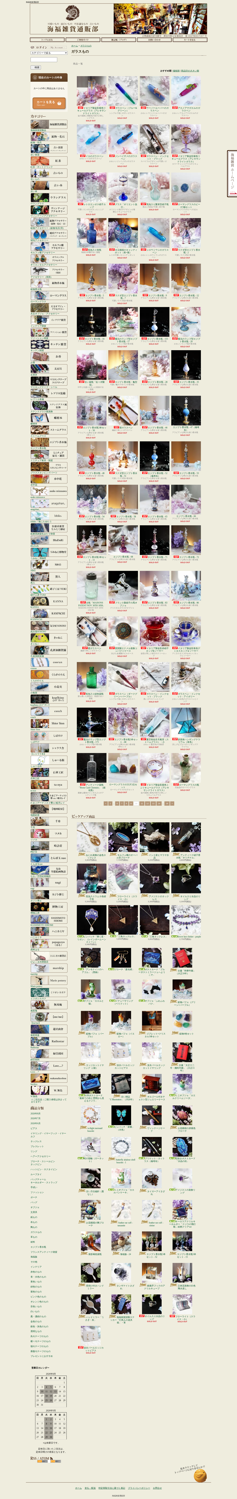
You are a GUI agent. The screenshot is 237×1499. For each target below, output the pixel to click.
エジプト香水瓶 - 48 (94, 473)
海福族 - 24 (125, 1254)
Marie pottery (36, 986)
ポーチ (34, 1197)
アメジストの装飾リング (185, 1191)
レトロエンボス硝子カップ (95, 205)
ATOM (55, 1461)
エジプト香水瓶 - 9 (157, 295)
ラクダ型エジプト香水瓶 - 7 (126, 296)
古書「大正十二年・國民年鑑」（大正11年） (182, 1068)
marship (34, 974)
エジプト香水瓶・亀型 (126, 382)
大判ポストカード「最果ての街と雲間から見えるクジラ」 (90, 1098)
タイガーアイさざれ (156, 1192)
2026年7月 (36, 1118)
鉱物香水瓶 (36, 289)
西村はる (35, 949)
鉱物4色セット (186, 1033)
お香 (33, 362)
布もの (34, 1222)
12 (147, 803)
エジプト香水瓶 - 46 (157, 427)
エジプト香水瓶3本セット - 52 (156, 1255)
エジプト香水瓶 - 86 (189, 602)
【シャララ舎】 (38, 754)
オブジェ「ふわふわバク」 (155, 1002)
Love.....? (35, 1072)
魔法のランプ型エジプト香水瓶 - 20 (189, 340)
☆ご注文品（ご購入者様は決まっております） (49, 1100)
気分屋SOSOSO (38, 631)
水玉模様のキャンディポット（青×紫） (126, 251)
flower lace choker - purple (189, 936)
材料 (33, 1242)
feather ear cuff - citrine (156, 1224)
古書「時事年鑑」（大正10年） (186, 972)
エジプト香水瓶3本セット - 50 (94, 429)
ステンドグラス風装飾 (42, 411)
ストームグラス (38, 436)
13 (153, 803)
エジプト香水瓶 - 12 (189, 295)
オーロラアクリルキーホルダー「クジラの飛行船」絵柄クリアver (182, 1224)
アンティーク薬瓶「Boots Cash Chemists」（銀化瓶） (92, 788)
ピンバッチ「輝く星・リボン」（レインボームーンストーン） (91, 939)
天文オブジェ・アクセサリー (45, 313)
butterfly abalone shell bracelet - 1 (125, 1161)
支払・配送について (83, 39)
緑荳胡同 (35, 1059)
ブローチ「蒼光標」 (124, 969)
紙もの (34, 1217)
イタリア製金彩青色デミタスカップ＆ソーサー (187, 649)
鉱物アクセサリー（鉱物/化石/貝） (48, 228)
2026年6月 (36, 1123)
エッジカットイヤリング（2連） (94, 1066)
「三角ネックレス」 (126, 936)
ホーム (47, 39)
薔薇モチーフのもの (41, 1351)
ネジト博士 (36, 900)
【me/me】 (36, 1023)
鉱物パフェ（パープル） (95, 1035)
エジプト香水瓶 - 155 (157, 339)
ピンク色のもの (38, 1296)
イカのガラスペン (95, 156)
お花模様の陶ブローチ (95, 1224)
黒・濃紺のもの (38, 1316)
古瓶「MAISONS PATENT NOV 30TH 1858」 (91, 604)
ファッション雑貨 (39, 338)
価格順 (176, 70)
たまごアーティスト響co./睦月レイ (48, 803)
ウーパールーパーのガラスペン (157, 109)
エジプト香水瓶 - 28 (157, 382)
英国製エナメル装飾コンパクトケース (126, 649)
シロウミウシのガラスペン (157, 251)
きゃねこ (35, 644)
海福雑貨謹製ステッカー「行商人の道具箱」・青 (122, 1320)
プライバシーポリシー (139, 1488)
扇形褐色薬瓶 (95, 1254)
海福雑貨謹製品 (38, 130)
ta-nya (33, 790)
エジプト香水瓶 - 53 (189, 473)
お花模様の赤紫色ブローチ (187, 1129)
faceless (34, 1084)
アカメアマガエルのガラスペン (189, 109)
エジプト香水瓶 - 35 (189, 382)
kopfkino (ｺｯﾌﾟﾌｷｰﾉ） (41, 705)
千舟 (33, 827)
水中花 (34, 485)
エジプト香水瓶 (38, 448)
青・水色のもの (38, 1277)
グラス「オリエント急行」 (126, 205)
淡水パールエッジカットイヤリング (154, 1066)
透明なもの (36, 1331)
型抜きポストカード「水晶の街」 (185, 1159)
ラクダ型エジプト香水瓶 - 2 (189, 251)
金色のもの (36, 1321)
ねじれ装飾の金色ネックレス (96, 856)
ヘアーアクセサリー (41, 1156)
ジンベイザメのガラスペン (126, 157)
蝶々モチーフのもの (41, 1341)
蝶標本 (34, 423)
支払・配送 (90, 1488)
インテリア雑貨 (38, 326)
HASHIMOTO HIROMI (42, 925)
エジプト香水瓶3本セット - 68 (126, 740)
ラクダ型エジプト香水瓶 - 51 (126, 474)
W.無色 (34, 1096)
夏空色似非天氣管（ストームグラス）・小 (157, 740)
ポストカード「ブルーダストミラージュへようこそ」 (151, 972)
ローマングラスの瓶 (189, 785)
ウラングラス (37, 203)
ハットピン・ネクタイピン (44, 1169)
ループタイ (36, 1174)
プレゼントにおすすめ (42, 1356)
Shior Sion (35, 729)
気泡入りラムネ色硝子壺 (96, 897)
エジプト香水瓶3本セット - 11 (94, 558)
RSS (42, 1461)
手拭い (34, 1187)
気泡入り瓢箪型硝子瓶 (157, 204)
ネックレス (36, 1141)
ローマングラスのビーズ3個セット (189, 205)
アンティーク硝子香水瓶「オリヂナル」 (188, 856)
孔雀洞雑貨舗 (37, 656)
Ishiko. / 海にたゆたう (41, 521)
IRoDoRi (35, 546)
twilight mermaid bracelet (94, 1129)
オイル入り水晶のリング (190, 897)
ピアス (34, 1128)
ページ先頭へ (200, 1477)
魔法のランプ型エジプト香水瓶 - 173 (95, 740)
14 (159, 803)
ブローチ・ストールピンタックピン (43, 1163)
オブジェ (35, 1207)
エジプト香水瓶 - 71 (157, 557)
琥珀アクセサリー (39, 240)
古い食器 (35, 154)
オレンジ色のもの (39, 1301)
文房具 (34, 375)
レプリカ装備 (37, 399)
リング (34, 1151)
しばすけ (35, 741)
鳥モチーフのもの (39, 1336)
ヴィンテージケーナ (156, 1129)
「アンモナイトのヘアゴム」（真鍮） (93, 970)
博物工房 (35, 913)
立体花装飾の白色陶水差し (187, 1287)
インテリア (36, 1267)
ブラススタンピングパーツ (44, 472)
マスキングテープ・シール (44, 387)
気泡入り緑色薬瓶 (95, 694)
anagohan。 (36, 509)
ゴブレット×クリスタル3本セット (155, 1035)
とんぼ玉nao (37, 864)
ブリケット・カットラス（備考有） (154, 1159)
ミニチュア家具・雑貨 (42, 460)
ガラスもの (36, 1232)
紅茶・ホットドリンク (42, 167)
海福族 (34, 1257)
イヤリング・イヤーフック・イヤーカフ (48, 1135)
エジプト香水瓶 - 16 (94, 339)
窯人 (33, 582)
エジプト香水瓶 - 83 (157, 602)
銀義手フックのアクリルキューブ (154, 1287)
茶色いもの (36, 1306)
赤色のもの (36, 1272)
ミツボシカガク (38, 998)
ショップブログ (118, 39)
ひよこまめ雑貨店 (39, 962)
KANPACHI (36, 619)
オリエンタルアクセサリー (44, 264)
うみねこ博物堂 (38, 558)
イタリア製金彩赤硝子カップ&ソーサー (157, 649)
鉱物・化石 (36, 142)
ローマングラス (38, 301)
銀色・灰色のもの (39, 1326)
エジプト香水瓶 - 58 (126, 516)
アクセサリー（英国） (42, 277)
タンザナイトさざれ (125, 1287)
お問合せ (154, 39)
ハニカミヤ (36, 937)
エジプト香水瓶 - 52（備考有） (157, 474)
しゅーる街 (36, 766)
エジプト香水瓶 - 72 (189, 557)
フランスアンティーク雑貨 (44, 1252)
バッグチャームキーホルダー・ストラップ (44, 1181)
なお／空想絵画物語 (41, 876)
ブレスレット (37, 1146)
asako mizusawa (38, 497)
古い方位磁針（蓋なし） (95, 1192)
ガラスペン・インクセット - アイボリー (188, 695)
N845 (33, 570)
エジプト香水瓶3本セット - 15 (186, 1255)
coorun (34, 668)
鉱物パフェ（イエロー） (125, 1035)
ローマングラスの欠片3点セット (123, 785)
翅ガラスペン (126, 427)
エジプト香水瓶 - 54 (94, 516)
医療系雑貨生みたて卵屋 (43, 534)
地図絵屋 (35, 815)
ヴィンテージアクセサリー (44, 216)
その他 (34, 1262)
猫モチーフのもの (39, 1346)
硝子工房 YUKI (38, 595)
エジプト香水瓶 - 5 (94, 295)
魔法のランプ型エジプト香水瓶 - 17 (126, 340)
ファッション (37, 1192)
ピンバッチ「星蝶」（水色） (124, 1128)
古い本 (34, 191)
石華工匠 (35, 778)
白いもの (35, 1311)
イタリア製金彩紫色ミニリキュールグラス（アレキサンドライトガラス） (154, 788)
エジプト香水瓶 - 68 (123, 557)
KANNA (35, 607)
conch (33, 717)
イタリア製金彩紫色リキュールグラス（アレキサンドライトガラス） (91, 111)
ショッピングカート (190, 39)
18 (167, 803)
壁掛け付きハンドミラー (95, 1287)
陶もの (34, 1227)
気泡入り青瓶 (94, 250)
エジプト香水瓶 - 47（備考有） (186, 428)
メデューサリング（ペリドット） (123, 1002)
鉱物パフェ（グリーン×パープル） (185, 1003)
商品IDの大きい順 (190, 70)
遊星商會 (35, 1035)
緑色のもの (36, 1286)
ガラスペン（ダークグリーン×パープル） (125, 695)
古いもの (35, 179)
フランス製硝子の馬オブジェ (126, 604)
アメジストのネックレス (159, 897)
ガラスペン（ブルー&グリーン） (126, 109)
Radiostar (35, 1047)
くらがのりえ (37, 680)
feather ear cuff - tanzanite (125, 1224)
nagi (32, 888)
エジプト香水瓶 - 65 (157, 516)
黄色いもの (36, 1281)
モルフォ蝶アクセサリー (43, 252)
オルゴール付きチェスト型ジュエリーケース (151, 1098)
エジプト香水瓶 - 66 (186, 516)
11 (142, 803)
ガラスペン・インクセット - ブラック (157, 695)
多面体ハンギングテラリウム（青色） (189, 740)
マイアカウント (48, 47)
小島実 (34, 693)
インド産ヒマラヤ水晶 (159, 856)
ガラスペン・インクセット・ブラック (157, 157)
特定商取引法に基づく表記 (112, 1488)
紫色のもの (36, 1291)
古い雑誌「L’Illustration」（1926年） (121, 1098)
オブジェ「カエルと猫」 (94, 1002)
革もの (34, 1237)
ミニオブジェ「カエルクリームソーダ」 (183, 1096)
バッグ (34, 1202)
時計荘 (34, 851)
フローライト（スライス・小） (127, 897)
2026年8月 (36, 1113)
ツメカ (34, 839)
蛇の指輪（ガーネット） (94, 1159)
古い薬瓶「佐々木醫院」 (95, 383)
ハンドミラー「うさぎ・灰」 (94, 1318)
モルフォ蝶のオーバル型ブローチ (126, 856)
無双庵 (34, 1010)
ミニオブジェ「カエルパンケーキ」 (124, 1191)
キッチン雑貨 (37, 350)
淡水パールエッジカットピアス (124, 1066)
